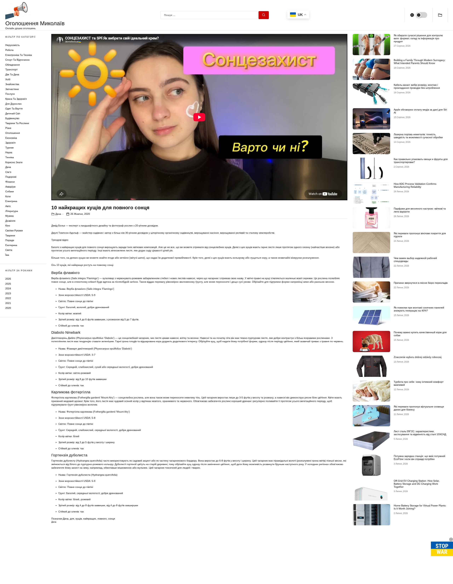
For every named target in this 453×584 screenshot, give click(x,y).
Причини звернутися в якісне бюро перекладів (421, 282)
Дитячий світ (12, 113)
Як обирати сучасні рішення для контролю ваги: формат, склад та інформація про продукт (418, 38)
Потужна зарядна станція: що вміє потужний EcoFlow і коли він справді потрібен (419, 457)
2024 (8, 288)
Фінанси (10, 181)
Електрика (11, 201)
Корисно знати (13, 162)
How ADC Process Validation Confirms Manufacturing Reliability (415, 185)
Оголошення (12, 133)
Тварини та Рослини (17, 123)
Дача (8, 167)
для (72, 518)
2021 (8, 303)
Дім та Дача (12, 74)
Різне (8, 128)
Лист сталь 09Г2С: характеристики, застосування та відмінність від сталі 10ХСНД (420, 433)
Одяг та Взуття (14, 108)
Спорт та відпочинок (17, 59)
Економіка (11, 137)
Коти (8, 196)
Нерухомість (12, 45)
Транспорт (11, 69)
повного (102, 518)
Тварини (10, 235)
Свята (8, 250)
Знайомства (12, 84)
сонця (111, 518)
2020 (8, 307)
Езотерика (11, 245)
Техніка (9, 157)
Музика (9, 215)
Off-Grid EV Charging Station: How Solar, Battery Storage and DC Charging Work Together (417, 483)
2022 (8, 298)
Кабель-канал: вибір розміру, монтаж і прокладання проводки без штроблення (417, 86)
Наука (8, 152)
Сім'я (8, 172)
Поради (9, 240)
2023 (8, 293)
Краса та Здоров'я (16, 98)
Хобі (7, 79)
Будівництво (12, 118)
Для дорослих (13, 103)
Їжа (7, 254)
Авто (8, 206)
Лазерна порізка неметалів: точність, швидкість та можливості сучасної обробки (418, 136)
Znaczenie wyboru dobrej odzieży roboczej (417, 357)
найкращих (89, 518)
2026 (8, 278)
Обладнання (12, 64)
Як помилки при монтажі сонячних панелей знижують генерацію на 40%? (419, 309)
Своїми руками (14, 230)
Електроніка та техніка (18, 55)
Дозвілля (10, 220)
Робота (9, 50)
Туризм (9, 147)
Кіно (7, 225)
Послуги (10, 93)
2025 (8, 283)
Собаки (9, 191)
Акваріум (10, 186)
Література (11, 211)
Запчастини (12, 89)
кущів (79, 518)
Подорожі (10, 176)
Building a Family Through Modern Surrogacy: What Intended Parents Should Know (419, 62)
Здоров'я (10, 142)
